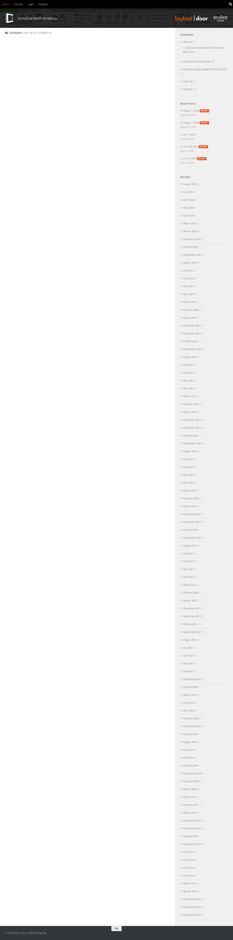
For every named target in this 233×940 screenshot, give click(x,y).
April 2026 (188, 215)
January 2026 (190, 231)
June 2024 (188, 372)
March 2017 (189, 797)
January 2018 (190, 789)
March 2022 (189, 584)
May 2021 (188, 663)
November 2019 (192, 726)
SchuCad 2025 (195, 146)
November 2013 (192, 914)
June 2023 (188, 467)
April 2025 (188, 294)
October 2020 (190, 687)
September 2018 (192, 773)
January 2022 (190, 600)
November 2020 (192, 679)
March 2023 (189, 490)
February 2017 (191, 804)
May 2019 (188, 749)
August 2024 (190, 357)
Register (43, 4)
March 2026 (189, 223)
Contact (18, 4)
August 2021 (190, 639)
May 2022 (188, 569)
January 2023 (190, 506)
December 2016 (191, 820)
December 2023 (191, 419)
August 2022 (190, 545)
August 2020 (190, 694)
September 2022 (192, 537)
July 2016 (188, 852)
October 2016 (190, 836)
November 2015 (192, 907)
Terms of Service (37, 933)
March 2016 (189, 883)
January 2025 (190, 317)
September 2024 (192, 349)
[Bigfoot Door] (192, 18)
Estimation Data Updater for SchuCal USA (205, 69)
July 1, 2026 (189, 134)
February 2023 (191, 498)
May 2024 (188, 380)
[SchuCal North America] (29, 18)
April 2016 (188, 875)
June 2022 (188, 561)
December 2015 (191, 899)
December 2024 (191, 325)
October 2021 (190, 624)
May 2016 (188, 867)
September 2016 (192, 844)
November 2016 (192, 828)
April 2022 (188, 577)
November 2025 (192, 239)
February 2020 (191, 718)
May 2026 (188, 207)
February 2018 (191, 781)
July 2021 (188, 647)
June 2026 (188, 199)
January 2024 (190, 412)
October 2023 (190, 435)
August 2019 (190, 742)
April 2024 (188, 388)
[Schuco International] (221, 18)
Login (31, 4)
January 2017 (190, 812)
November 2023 (192, 427)
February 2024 (191, 404)
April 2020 (188, 710)
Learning (187, 81)
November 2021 (192, 616)
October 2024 (190, 341)
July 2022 (188, 553)
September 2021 (192, 632)
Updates (187, 89)
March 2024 (189, 396)
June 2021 (188, 655)
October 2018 (190, 765)
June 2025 (188, 278)
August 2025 (190, 262)
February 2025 (191, 309)
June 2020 (188, 702)
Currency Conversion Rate (196, 61)
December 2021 (191, 608)
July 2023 (188, 459)
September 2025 (192, 254)
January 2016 (190, 891)
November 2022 (192, 522)
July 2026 (188, 192)
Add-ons (188, 41)
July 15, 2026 (194, 158)
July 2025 (188, 270)
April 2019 (188, 757)
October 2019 (190, 734)
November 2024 (192, 333)
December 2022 (191, 514)
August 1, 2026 (195, 110)
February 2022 (191, 592)
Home (5, 4)
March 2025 (189, 302)
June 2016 (188, 859)
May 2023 (188, 474)
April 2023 (188, 482)
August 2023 (190, 451)
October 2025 (190, 247)
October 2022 (190, 529)
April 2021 (188, 671)
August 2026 (190, 184)
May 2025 (188, 286)
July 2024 (188, 364)
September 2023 (192, 443)
